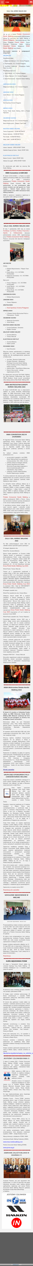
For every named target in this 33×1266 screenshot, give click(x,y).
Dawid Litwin (19, 42)
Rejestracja (7, 956)
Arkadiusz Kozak (9, 46)
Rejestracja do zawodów (11, 890)
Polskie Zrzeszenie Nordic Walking (18, 237)
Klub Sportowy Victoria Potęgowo (18, 308)
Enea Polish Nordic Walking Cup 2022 (15, 566)
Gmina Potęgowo (9, 40)
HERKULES (16, 1264)
